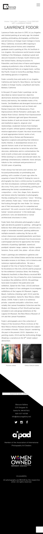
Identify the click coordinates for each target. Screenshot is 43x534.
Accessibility (21, 476)
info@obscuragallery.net (21, 417)
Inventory (22, 21)
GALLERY (14, 21)
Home (6, 21)
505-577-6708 (21, 413)
